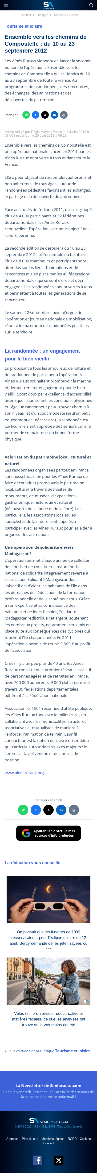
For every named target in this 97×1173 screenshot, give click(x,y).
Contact (48, 1143)
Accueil (26, 15)
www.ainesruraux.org (24, 772)
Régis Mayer (40, 132)
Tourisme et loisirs (66, 15)
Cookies (85, 1139)
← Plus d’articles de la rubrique (47, 1051)
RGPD (72, 1139)
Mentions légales (53, 1139)
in (54, 115)
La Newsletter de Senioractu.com (48, 1085)
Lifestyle (42, 15)
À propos (13, 1139)
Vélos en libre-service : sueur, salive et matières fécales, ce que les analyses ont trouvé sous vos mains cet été (48, 1018)
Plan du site (30, 1139)
